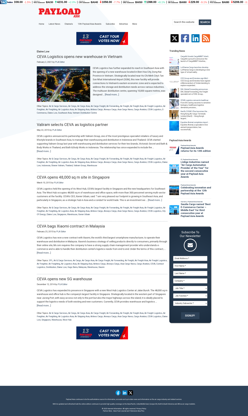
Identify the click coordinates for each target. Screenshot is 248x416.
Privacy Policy (141, 408)
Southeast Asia (65, 112)
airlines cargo (96, 109)
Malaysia (82, 267)
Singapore (61, 214)
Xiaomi (101, 267)
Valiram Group (80, 165)
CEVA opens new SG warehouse (64, 279)
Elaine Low (52, 112)
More (135, 24)
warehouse (92, 165)
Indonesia (46, 165)
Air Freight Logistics (153, 106)
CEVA (152, 263)
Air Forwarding (112, 106)
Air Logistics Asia (66, 109)
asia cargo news (125, 109)
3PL (51, 260)
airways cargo (110, 109)
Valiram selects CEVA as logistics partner (72, 125)
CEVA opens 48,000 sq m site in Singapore (73, 177)
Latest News (54, 24)
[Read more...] (112, 95)
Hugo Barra (73, 267)
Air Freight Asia (137, 106)
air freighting (51, 109)
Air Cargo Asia (83, 106)
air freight (124, 106)
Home (41, 24)
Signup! (190, 316)
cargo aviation (140, 109)
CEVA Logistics (154, 109)
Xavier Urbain (84, 214)
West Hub (67, 319)
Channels (69, 24)
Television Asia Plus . (137, 411)
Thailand (69, 165)
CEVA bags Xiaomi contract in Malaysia (71, 226)
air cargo (72, 106)
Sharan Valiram (57, 165)
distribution (51, 267)
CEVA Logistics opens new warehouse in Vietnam (79, 57)
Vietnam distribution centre (85, 112)
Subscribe (110, 24)
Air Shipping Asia (82, 109)
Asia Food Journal (119, 411)
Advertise (123, 24)
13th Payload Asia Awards (89, 24)
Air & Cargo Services (58, 106)
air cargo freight (98, 106)
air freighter (42, 263)
